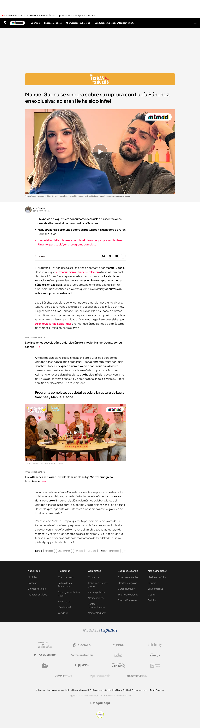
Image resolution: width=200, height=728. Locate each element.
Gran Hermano (66, 577)
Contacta (93, 577)
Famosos (49, 551)
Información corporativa (57, 690)
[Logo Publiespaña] (100, 675)
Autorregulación (97, 592)
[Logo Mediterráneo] (137, 676)
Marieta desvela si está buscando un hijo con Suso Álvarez (29, 15)
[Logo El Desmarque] (44, 655)
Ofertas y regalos (127, 582)
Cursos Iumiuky (126, 588)
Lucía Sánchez (64, 551)
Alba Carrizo (39, 208)
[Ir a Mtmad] (17, 22)
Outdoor (63, 612)
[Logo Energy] (155, 655)
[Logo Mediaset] (100, 631)
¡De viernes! (64, 607)
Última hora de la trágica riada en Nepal (78, 15)
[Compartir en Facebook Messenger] (116, 256)
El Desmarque (155, 588)
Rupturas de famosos (110, 551)
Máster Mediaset (97, 612)
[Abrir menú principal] (195, 22)
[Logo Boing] (118, 655)
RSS (152, 690)
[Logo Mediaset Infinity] (45, 645)
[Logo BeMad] (45, 665)
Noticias (32, 577)
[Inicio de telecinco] (5, 22)
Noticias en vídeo (37, 594)
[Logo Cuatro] (118, 645)
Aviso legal (40, 690)
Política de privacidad (79, 690)
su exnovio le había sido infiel (53, 323)
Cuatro (152, 594)
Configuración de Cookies (100, 690)
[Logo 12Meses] (155, 666)
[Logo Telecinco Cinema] (118, 665)
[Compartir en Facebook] (123, 256)
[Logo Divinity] (155, 645)
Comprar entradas (128, 577)
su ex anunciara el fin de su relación (77, 272)
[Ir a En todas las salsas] (100, 79)
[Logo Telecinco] (81, 645)
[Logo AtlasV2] (63, 675)
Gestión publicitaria (140, 690)
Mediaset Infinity (157, 577)
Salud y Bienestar (127, 600)
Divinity (152, 600)
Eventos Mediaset (128, 594)
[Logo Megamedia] (101, 703)
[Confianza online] (100, 717)
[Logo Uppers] (81, 665)
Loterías (32, 582)
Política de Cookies (121, 690)
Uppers (152, 582)
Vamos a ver (64, 601)
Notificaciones (96, 597)
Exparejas (92, 551)
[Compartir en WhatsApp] (103, 256)
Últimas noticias (37, 588)
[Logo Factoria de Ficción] (82, 655)
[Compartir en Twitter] (110, 256)
